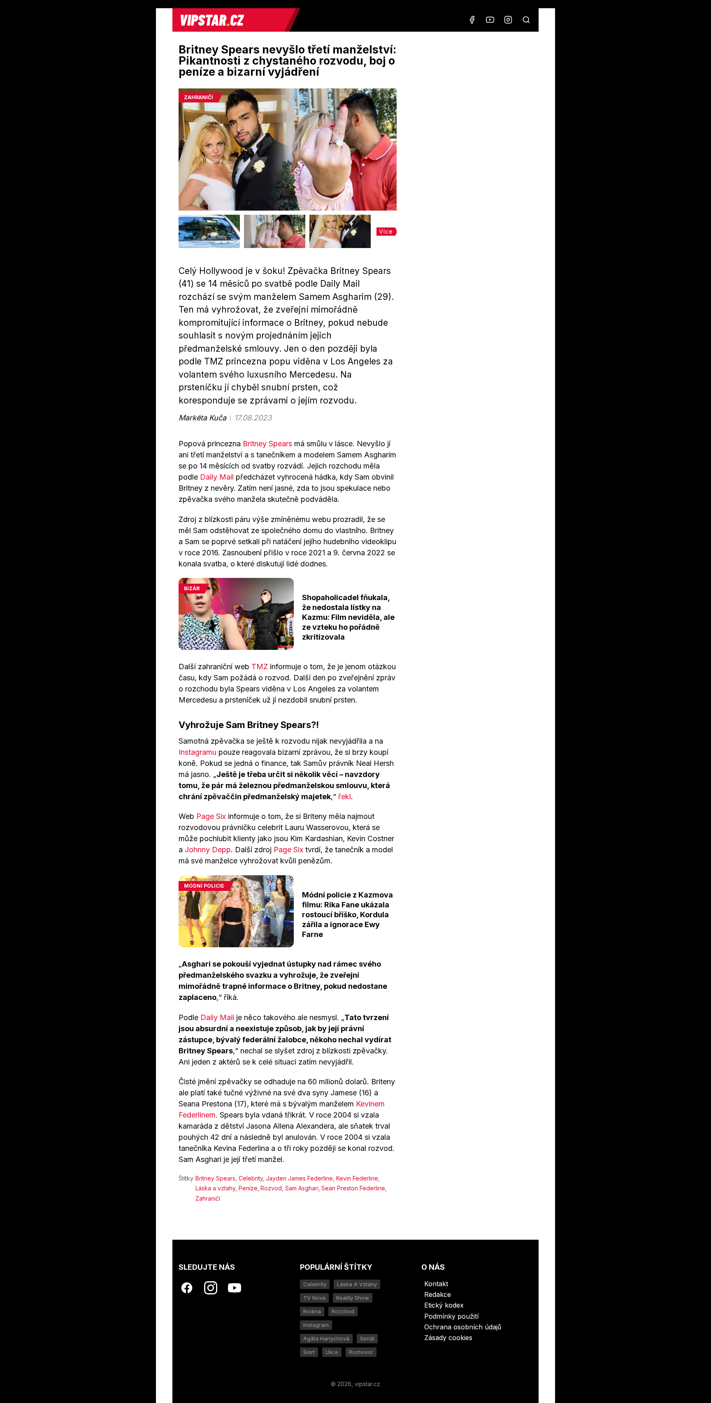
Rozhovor (361, 1352)
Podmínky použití (451, 1316)
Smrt (309, 1352)
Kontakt (436, 1284)
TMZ (259, 666)
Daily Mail (217, 477)
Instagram (316, 1325)
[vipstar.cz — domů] (232, 20)
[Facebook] (472, 20)
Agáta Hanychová (326, 1338)
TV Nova (314, 1297)
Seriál (367, 1338)
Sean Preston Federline (353, 1188)
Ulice (331, 1352)
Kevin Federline (357, 1178)
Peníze (248, 1188)
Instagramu (197, 752)
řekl (344, 796)
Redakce (437, 1294)
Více (386, 231)
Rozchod (343, 1311)
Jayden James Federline (299, 1178)
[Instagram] (508, 20)
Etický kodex (444, 1305)
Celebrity (251, 1178)
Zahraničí (207, 1198)
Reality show (352, 1297)
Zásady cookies (448, 1337)
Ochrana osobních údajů (462, 1327)
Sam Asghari (301, 1188)
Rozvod (271, 1188)
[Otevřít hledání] (526, 20)
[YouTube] (490, 20)
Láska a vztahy (215, 1188)
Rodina (312, 1311)
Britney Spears (267, 443)
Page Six (211, 816)
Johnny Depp (208, 849)
